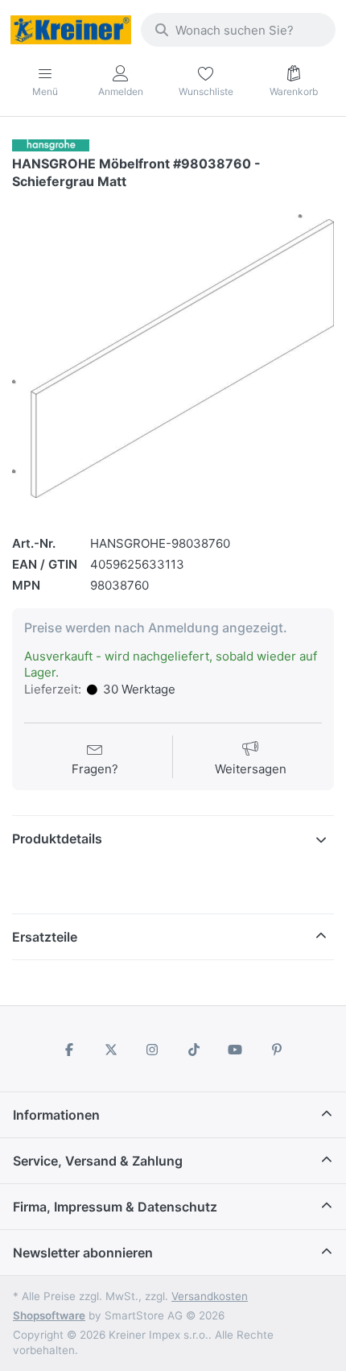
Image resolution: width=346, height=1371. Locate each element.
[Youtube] (235, 1049)
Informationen (56, 1115)
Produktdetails (57, 838)
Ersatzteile (44, 937)
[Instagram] (152, 1049)
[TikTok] (194, 1049)
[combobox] (238, 30)
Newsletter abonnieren (83, 1253)
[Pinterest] (277, 1049)
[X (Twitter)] (111, 1049)
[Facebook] (69, 1049)
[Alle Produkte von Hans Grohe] (50, 144)
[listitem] (173, 356)
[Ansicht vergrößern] (173, 356)
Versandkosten (209, 1296)
